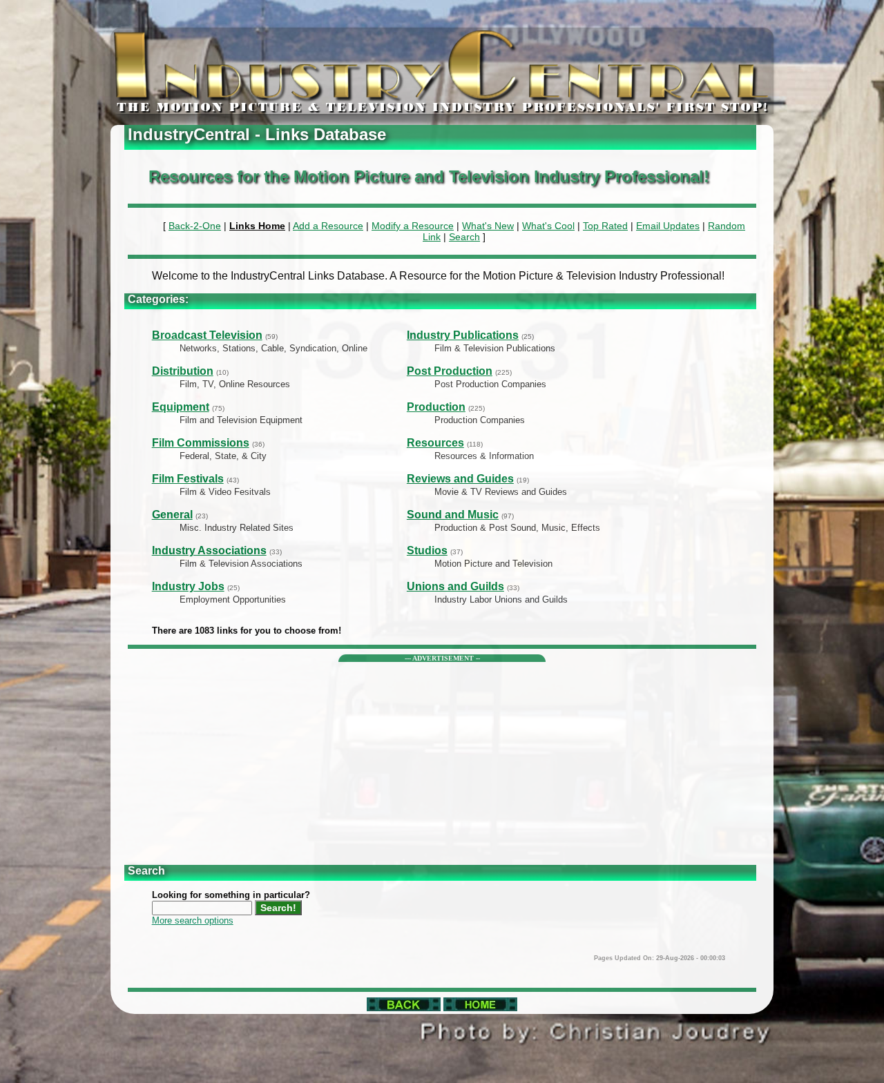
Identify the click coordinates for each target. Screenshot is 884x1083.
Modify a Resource (413, 225)
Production (436, 407)
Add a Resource (328, 225)
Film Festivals (188, 479)
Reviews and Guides (460, 479)
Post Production (449, 371)
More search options (192, 920)
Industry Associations (209, 550)
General (172, 514)
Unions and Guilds (455, 586)
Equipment (180, 407)
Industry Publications (463, 335)
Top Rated (605, 225)
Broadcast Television (207, 335)
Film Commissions (200, 443)
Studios (427, 550)
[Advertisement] (442, 758)
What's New (488, 225)
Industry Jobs (188, 586)
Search (464, 236)
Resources (435, 443)
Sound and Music (453, 514)
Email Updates (668, 225)
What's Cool (548, 225)
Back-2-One (195, 225)
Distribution (182, 371)
